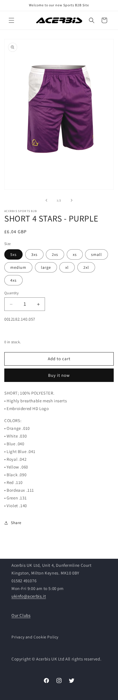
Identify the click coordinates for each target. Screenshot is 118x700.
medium (18, 267)
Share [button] (16, 522)
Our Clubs (20, 615)
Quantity (11, 293)
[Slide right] (71, 200)
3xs (34, 254)
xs (75, 254)
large (46, 267)
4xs (13, 280)
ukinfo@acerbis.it (28, 596)
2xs (55, 254)
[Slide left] (46, 200)
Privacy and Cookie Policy (34, 637)
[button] (11, 20)
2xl (86, 267)
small (96, 254)
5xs (13, 254)
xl (67, 267)
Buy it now (59, 375)
